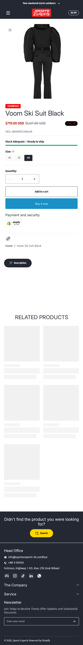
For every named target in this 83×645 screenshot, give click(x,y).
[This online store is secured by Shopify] (13, 225)
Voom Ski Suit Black (29, 246)
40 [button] (28, 157)
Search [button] (44, 533)
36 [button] (9, 157)
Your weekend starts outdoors (39, 3)
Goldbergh (13, 106)
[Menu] (8, 13)
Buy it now (41, 203)
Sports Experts (20, 640)
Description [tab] (20, 263)
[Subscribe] (74, 621)
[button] (73, 13)
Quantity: (11, 171)
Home (9, 246)
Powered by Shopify (39, 640)
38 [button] (19, 157)
